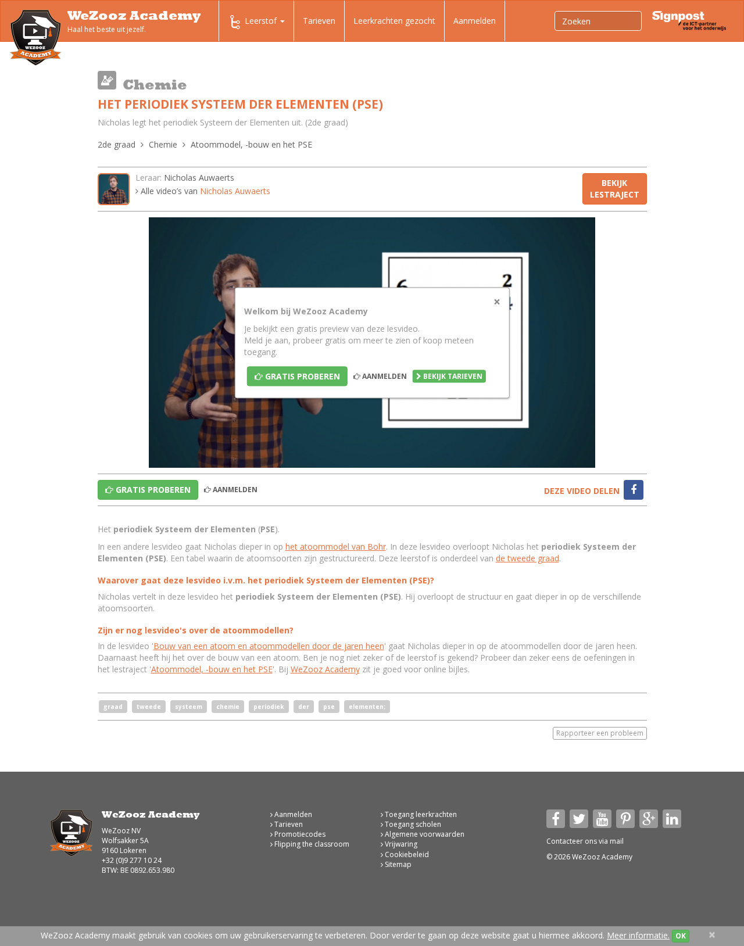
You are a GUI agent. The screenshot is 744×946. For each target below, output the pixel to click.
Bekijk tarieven (451, 376)
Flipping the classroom (311, 844)
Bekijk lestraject (614, 188)
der (303, 707)
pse (329, 707)
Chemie (163, 144)
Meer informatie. (638, 935)
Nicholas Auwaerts (199, 177)
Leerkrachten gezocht (394, 20)
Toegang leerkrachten (420, 814)
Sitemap (397, 864)
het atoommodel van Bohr (335, 546)
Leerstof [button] (262, 20)
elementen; (367, 707)
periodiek (268, 707)
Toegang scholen (412, 824)
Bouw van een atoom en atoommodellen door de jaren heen (268, 645)
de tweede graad (527, 558)
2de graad (116, 144)
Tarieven (319, 20)
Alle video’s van (204, 190)
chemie (227, 707)
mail (617, 841)
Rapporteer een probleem (599, 733)
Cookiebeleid (406, 854)
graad (113, 707)
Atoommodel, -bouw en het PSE (251, 144)
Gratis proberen (301, 375)
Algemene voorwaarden (423, 834)
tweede (149, 707)
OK (680, 936)
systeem (188, 707)
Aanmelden (474, 20)
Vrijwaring (400, 844)
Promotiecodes (299, 834)
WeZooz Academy (325, 669)
